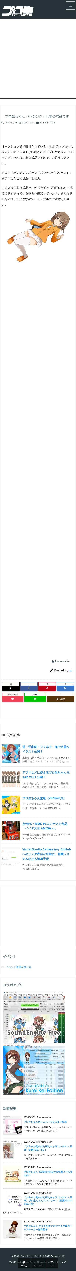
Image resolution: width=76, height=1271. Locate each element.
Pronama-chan (47, 122)
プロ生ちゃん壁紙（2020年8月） (44, 798)
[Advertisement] (38, 59)
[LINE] (35, 699)
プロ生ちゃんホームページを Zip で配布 (45, 1121)
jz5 (70, 670)
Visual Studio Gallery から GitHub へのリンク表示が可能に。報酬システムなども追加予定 (46, 854)
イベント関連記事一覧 (18, 967)
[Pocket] (12, 699)
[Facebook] (29, 688)
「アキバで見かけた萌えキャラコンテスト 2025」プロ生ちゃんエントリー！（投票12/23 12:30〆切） (48, 1201)
